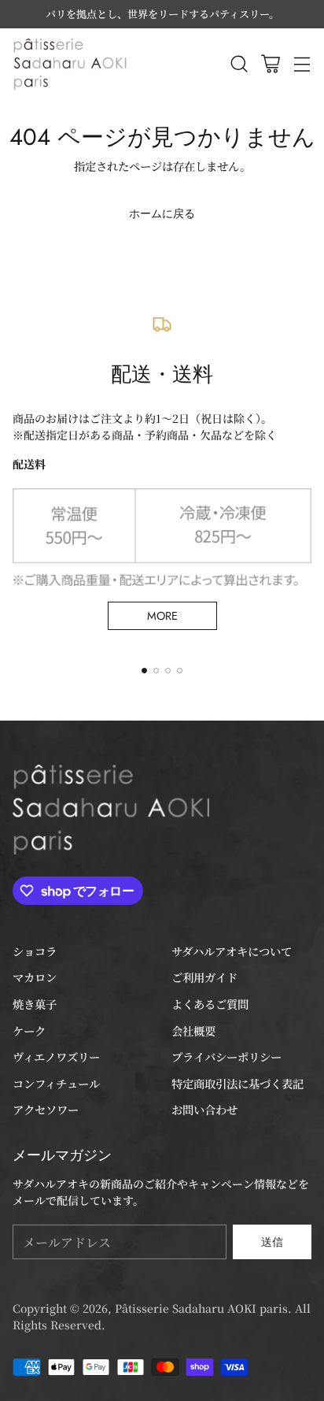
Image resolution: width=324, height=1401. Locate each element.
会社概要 (193, 1030)
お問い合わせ (204, 1109)
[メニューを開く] (301, 63)
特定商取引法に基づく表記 (237, 1083)
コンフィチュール (56, 1083)
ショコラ (35, 951)
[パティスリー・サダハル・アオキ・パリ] (72, 64)
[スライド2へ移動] (156, 670)
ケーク (29, 1030)
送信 (272, 1242)
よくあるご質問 (210, 1003)
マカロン (35, 977)
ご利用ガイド (204, 977)
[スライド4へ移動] (179, 670)
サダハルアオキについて (231, 951)
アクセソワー (46, 1109)
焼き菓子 (35, 1003)
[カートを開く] (270, 63)
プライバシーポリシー (226, 1056)
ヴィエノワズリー (56, 1056)
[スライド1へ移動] (144, 670)
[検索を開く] (239, 63)
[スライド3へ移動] (168, 670)
